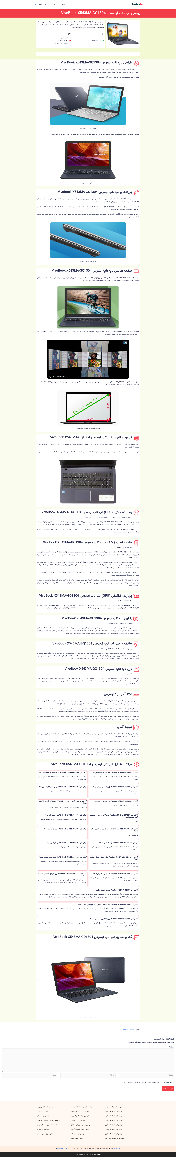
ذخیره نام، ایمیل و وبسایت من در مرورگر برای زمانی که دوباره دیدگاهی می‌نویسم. (147, 1082)
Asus (124, 1029)
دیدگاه (171, 1047)
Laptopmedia (131, 1029)
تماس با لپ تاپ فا (62, 1148)
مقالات (63, 4)
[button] (38, 979)
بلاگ (40, 4)
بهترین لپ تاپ (51, 4)
